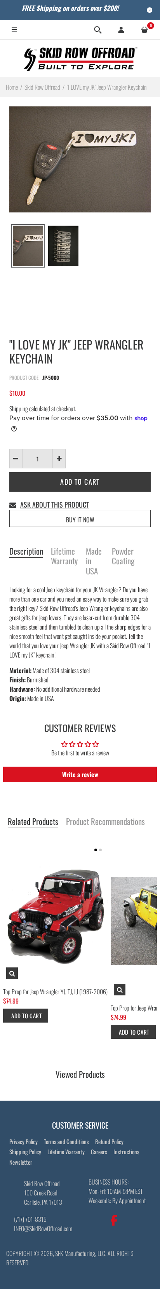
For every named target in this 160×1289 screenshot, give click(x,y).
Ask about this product (54, 504)
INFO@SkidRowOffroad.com (43, 1228)
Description (26, 551)
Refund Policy (109, 1141)
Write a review (80, 774)
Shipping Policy (25, 1151)
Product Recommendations (105, 821)
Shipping (18, 408)
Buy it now (80, 519)
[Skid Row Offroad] (80, 58)
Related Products (33, 821)
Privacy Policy (23, 1141)
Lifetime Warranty (64, 556)
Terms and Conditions (66, 1141)
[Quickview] (12, 973)
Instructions (126, 1151)
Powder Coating (123, 556)
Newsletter (20, 1162)
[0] (144, 30)
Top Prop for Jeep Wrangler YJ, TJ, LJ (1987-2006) (55, 991)
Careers (99, 1151)
